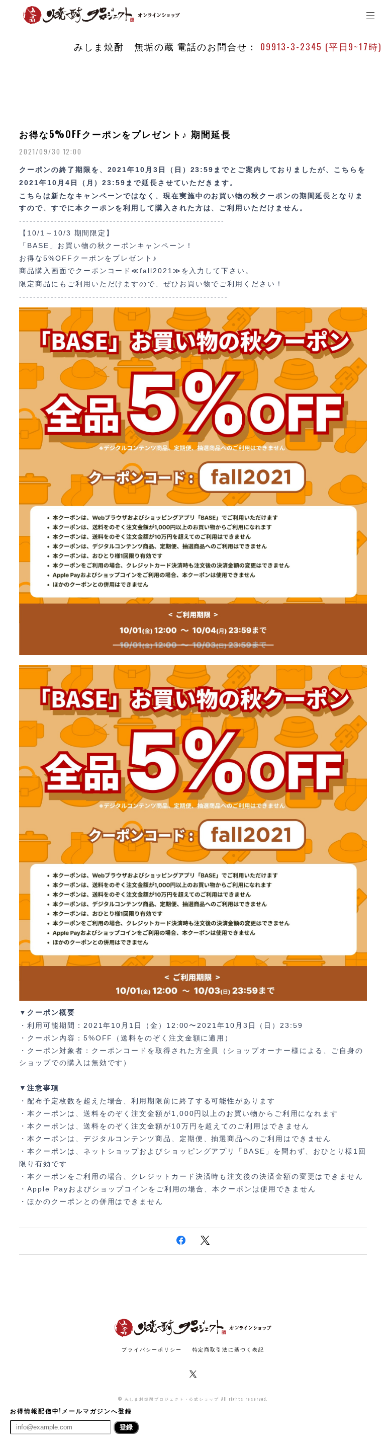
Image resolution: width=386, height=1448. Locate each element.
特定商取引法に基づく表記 (228, 1349)
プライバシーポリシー (151, 1349)
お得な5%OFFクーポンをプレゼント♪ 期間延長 (125, 133)
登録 (126, 1427)
